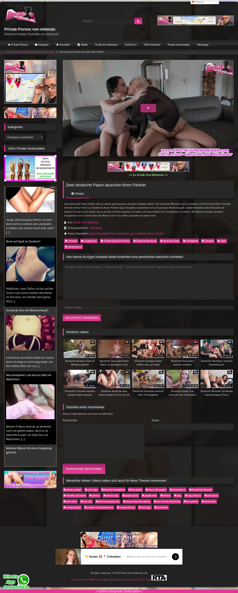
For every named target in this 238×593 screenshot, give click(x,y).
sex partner (192, 501)
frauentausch (178, 489)
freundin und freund (76, 495)
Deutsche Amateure (146, 240)
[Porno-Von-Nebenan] (20, 15)
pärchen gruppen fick (108, 501)
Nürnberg (96, 228)
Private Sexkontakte (179, 44)
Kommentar (70, 420)
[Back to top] (227, 582)
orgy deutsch (194, 495)
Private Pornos (19, 44)
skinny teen (210, 501)
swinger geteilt (73, 507)
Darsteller (65, 44)
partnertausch (75, 246)
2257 (142, 579)
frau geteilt (136, 489)
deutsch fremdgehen (114, 489)
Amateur (50, 51)
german (95, 495)
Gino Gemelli (118, 233)
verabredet (162, 507)
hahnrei (166, 495)
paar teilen (71, 501)
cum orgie (93, 489)
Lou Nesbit (156, 233)
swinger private (127, 507)
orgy (179, 495)
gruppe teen (150, 495)
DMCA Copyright (99, 579)
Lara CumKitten (138, 233)
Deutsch (199, 2)
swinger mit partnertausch (100, 507)
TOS (136, 579)
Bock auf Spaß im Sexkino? (23, 190)
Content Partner (80, 579)
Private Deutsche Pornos (29, 51)
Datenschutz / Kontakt (121, 579)
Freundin (209, 240)
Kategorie (43, 44)
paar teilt (87, 501)
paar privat (212, 495)
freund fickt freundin (202, 489)
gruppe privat (131, 495)
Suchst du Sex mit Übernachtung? (27, 259)
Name (156, 420)
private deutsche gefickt (138, 501)
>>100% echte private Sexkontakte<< (119, 591)
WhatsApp (203, 44)
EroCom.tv (131, 44)
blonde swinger (73, 489)
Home (9, 51)
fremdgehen (192, 240)
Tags (148, 579)
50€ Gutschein (152, 44)
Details (79, 193)
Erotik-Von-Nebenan (106, 44)
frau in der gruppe (157, 489)
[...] (13, 250)
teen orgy (146, 507)
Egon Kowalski (99, 233)
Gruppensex (91, 240)
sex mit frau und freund (168, 501)
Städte (84, 44)
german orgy (112, 495)
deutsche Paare (171, 240)
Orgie (223, 240)
